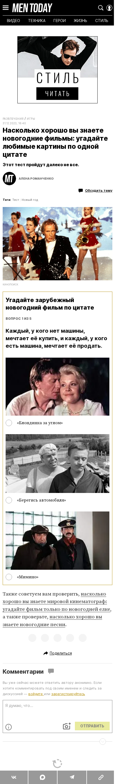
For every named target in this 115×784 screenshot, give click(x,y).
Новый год (30, 200)
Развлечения (13, 118)
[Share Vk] (14, 777)
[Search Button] (101, 8)
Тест (15, 200)
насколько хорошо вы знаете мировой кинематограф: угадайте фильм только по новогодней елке (56, 601)
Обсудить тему (98, 190)
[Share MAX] (42, 777)
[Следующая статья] (57, 741)
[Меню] (6, 8)
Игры (31, 118)
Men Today (32, 8)
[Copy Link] (100, 777)
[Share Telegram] (71, 777)
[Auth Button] (109, 8)
